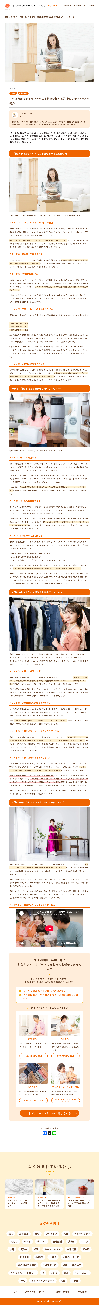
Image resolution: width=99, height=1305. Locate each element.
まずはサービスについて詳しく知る (49, 1113)
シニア (84, 1241)
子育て (53, 1257)
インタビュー (82, 1272)
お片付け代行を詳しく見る (33, 1100)
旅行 (66, 1233)
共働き (71, 1241)
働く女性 (24, 1257)
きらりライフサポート (42, 1280)
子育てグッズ (50, 1264)
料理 (37, 1233)
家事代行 (71, 1249)
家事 (66, 1272)
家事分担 (24, 1233)
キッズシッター (53, 1249)
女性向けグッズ (71, 1257)
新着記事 (68, 6)
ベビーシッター (82, 1233)
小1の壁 (39, 1257)
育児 (63, 1280)
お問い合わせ (63, 1291)
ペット (27, 1241)
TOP (14, 1291)
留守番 (85, 1249)
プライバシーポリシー (36, 1291)
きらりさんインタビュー (23, 1272)
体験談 (75, 1280)
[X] (49, 1133)
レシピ (54, 1272)
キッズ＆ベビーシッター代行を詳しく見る (65, 1100)
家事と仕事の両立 (72, 1264)
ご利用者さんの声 (27, 1264)
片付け (14, 1241)
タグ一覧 (77, 6)
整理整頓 (24, 93)
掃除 (13, 93)
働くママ (41, 1241)
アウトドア (51, 1233)
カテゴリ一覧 (88, 6)
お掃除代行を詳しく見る (33, 1056)
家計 (12, 1249)
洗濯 (10, 1233)
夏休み (24, 1249)
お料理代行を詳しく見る (65, 1056)
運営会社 (82, 1291)
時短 (23, 1280)
